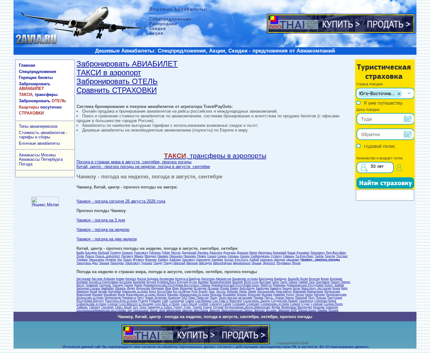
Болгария (336, 278)
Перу (311, 297)
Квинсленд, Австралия (316, 288)
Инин (253, 252)
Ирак (168, 288)
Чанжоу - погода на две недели (106, 239)
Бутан (193, 281)
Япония (333, 310)
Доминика (279, 285)
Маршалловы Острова (194, 294)
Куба (194, 291)
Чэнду (157, 263)
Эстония (271, 310)
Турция (197, 307)
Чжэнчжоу (132, 263)
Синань (233, 256)
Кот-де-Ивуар (181, 291)
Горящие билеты (36, 77)
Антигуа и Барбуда (187, 278)
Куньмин (303, 252)
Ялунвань (283, 263)
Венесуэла (251, 281)
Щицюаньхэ (242, 263)
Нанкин (162, 256)
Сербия (203, 303)
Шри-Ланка (201, 310)
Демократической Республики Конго (235, 285)
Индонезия (143, 288)
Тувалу (178, 307)
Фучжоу (138, 259)
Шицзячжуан (222, 263)
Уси (119, 259)
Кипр (344, 288)
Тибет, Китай (123, 307)
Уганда (207, 307)
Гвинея (335, 281)
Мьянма (267, 294)
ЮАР (294, 310)
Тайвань (82, 307)
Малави (97, 294)
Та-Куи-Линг (304, 256)
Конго (152, 291)
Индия (131, 288)
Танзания (107, 307)
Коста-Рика (164, 291)
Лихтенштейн (266, 291)
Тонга (142, 307)
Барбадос (280, 278)
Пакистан (202, 297)
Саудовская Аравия (284, 300)
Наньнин (176, 256)
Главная (27, 65)
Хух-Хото (241, 259)
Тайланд (94, 307)
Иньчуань (265, 252)
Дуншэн (242, 252)
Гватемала (323, 281)
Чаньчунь (117, 263)
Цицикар (292, 259)
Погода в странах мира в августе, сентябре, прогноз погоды (133, 162)
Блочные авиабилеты (39, 143)
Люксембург (284, 291)
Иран (175, 288)
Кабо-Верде (247, 288)
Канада (287, 288)
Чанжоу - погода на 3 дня (100, 220)
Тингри (330, 256)
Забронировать (34, 86)
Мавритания (315, 291)
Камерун (275, 288)
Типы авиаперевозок (38, 126)
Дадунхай (189, 252)
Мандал (150, 256)
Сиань (222, 256)
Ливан (243, 291)
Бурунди (182, 281)
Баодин (91, 252)
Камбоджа (262, 288)
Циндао (280, 259)
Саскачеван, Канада (256, 300)
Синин (245, 256)
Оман (191, 297)
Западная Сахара (88, 288)
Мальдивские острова (141, 294)
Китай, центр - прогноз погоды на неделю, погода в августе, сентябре (143, 166)
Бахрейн (293, 278)
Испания (213, 288)
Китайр (102, 291)
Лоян (80, 256)
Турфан (82, 259)
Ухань (127, 259)
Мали (121, 294)
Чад (129, 310)
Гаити (283, 281)
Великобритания (220, 281)
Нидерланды (113, 297)
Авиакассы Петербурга (41, 159)
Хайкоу (163, 259)
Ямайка (322, 310)
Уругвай (218, 307)
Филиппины (288, 307)
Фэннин (151, 259)
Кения (336, 288)
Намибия (279, 294)
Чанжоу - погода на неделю (102, 229)
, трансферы (38, 94)
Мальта (161, 294)
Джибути (266, 285)
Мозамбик (229, 294)
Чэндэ (168, 263)
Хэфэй (254, 259)
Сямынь (288, 256)
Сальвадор (176, 300)
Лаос (212, 291)
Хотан (229, 259)
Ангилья (130, 278)
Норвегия (174, 297)
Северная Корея (325, 300)
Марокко (172, 294)
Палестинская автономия (235, 297)
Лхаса (89, 256)
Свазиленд (306, 300)
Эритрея (259, 310)
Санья (211, 256)
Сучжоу (276, 256)
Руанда (143, 300)
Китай (93, 291)
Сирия (227, 303)
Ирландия (186, 288)
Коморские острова (135, 291)
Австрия (97, 278)
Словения (252, 303)
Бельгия (314, 278)
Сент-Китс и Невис (167, 303)
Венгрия (237, 281)
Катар (296, 288)
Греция (128, 285)
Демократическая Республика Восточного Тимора (176, 285)
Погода (25, 164)
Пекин (201, 256)
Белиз (304, 278)
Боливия (82, 281)
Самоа (189, 300)
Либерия (232, 291)
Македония (83, 294)
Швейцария (173, 310)
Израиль (120, 288)
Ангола (141, 278)
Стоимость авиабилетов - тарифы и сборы (43, 135)
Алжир (120, 278)
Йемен (234, 288)
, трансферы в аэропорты (215, 155)
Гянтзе (176, 252)
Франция (319, 307)
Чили (162, 310)
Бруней (151, 281)
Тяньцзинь (96, 259)
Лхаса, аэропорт (107, 256)
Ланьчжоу (317, 252)
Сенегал (112, 303)
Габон (275, 281)
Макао (139, 256)
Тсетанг (342, 256)
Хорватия (331, 307)
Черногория (141, 310)
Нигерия (319, 294)
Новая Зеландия (156, 297)
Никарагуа (129, 297)
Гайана (292, 281)
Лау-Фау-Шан (336, 252)
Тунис (187, 307)
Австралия (83, 278)
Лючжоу (127, 256)
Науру (290, 294)
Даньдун (215, 252)
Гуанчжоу (141, 252)
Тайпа (319, 256)
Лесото (221, 291)
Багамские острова (245, 278)
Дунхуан (229, 252)
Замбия (339, 285)
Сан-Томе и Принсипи (227, 300)
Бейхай (103, 252)
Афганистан (223, 278)
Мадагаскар (332, 291)
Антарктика (166, 278)
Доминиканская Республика (305, 285)
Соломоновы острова (274, 303)
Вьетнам (265, 281)
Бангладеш (266, 278)
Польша (321, 297)
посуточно (40, 107)
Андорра (152, 278)
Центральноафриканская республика (101, 310)
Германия (92, 285)
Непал (300, 294)
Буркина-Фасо (166, 281)
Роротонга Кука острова (121, 300)
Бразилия (139, 281)
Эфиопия (284, 310)
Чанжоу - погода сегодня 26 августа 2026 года (120, 201)
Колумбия (114, 291)
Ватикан (203, 281)
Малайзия (110, 294)
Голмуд (115, 252)
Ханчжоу (188, 259)
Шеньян (192, 263)
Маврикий (299, 291)
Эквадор (214, 310)
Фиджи (275, 307)
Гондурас (105, 285)
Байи (80, 252)
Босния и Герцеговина (103, 281)
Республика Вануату (90, 300)
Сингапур (215, 303)
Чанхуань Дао (87, 263)
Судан (305, 303)
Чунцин (146, 263)
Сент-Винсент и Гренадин (136, 303)
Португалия (334, 297)
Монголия (254, 294)
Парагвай (301, 297)
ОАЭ (184, 297)
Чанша (104, 263)
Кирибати (82, 291)
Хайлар (175, 259)
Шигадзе (205, 263)
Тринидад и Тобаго (159, 307)
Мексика (216, 294)
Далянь (202, 252)
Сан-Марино (203, 300)
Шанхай (179, 263)
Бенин (325, 278)
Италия (224, 288)
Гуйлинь (155, 252)
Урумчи (110, 259)
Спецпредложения (37, 71)
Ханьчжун (203, 259)
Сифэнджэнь (260, 256)
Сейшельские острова (91, 303)
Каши (291, 252)
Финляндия (304, 307)
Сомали (295, 303)
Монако (242, 294)
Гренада (117, 285)
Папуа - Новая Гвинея (279, 297)
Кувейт (203, 291)
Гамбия (303, 281)
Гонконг (127, 252)
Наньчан (190, 256)
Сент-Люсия (189, 303)
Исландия (200, 288)
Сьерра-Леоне (333, 303)
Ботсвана (125, 281)
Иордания (157, 288)
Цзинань (266, 259)
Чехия (154, 310)
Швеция (187, 310)
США (165, 300)
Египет (329, 285)
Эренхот (269, 263)
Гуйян (166, 252)
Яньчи (296, 263)
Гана (312, 281)
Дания (138, 285)
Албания (109, 278)
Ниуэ (140, 297)
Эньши (257, 263)
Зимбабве (107, 288)
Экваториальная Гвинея (237, 310)
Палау (214, 297)
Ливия (252, 291)
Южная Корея (307, 310)
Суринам (317, 303)
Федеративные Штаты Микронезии (247, 307)
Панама (258, 297)
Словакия (238, 303)
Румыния (155, 300)
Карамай (279, 252)
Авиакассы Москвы (37, 155)
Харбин (217, 259)
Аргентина (208, 278)
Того (135, 307)
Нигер (309, 294)
